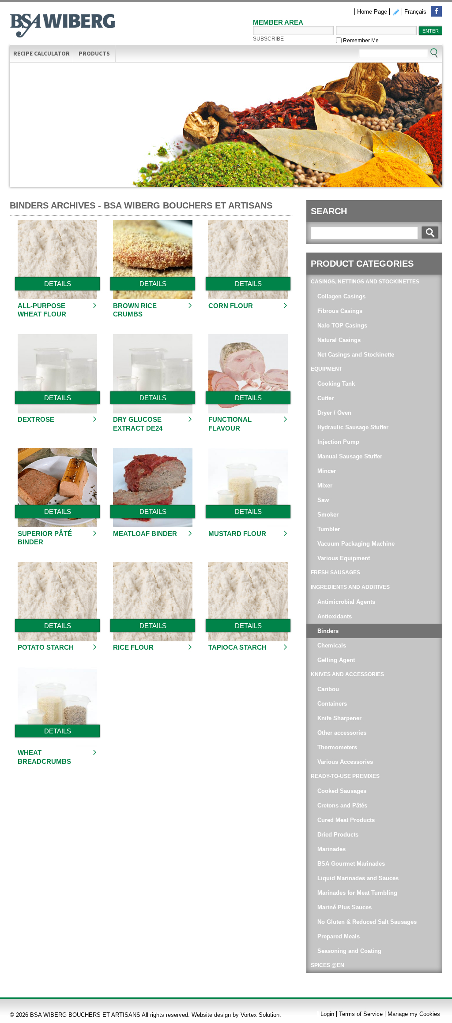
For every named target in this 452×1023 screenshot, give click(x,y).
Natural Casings (339, 340)
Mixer (324, 485)
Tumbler (328, 529)
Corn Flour (230, 305)
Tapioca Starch (237, 647)
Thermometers (337, 747)
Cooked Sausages (341, 791)
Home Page (372, 11)
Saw (323, 500)
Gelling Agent (336, 660)
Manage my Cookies (414, 1014)
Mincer (326, 471)
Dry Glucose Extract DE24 (137, 424)
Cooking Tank (336, 383)
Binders (328, 631)
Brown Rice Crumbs (135, 310)
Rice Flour (133, 647)
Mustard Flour (237, 533)
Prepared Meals (338, 936)
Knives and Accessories (347, 674)
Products (94, 53)
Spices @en (327, 965)
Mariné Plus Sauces (344, 907)
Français (415, 11)
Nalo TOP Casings (342, 325)
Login (327, 1014)
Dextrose (36, 419)
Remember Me (360, 40)
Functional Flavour (230, 424)
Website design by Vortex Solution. (236, 1015)
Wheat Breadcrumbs (44, 757)
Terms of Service (361, 1014)
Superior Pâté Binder (45, 538)
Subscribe (268, 39)
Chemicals (331, 645)
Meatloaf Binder (145, 533)
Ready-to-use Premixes (345, 776)
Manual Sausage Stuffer (349, 456)
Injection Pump (338, 442)
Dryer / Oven (334, 412)
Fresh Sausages (335, 572)
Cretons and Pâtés (342, 805)
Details (57, 283)
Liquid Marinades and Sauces (358, 878)
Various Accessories (345, 762)
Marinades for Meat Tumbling (357, 892)
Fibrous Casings (339, 311)
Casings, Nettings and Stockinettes (365, 282)
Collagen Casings (341, 296)
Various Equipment (343, 558)
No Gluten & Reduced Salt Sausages (367, 922)
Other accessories (341, 732)
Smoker (328, 514)
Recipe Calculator (41, 53)
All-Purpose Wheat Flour (42, 310)
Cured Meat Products (346, 820)
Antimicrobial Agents (346, 602)
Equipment (326, 369)
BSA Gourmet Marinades (351, 863)
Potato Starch (46, 647)
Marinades (332, 849)
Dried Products (337, 834)
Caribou (329, 689)
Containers (333, 703)
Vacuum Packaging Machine (356, 543)
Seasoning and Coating (349, 951)
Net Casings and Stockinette (355, 354)
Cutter (326, 398)
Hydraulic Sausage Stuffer (352, 427)
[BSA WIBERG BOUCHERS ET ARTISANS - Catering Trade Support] (63, 26)
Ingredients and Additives (350, 587)
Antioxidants (334, 616)
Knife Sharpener (339, 718)
